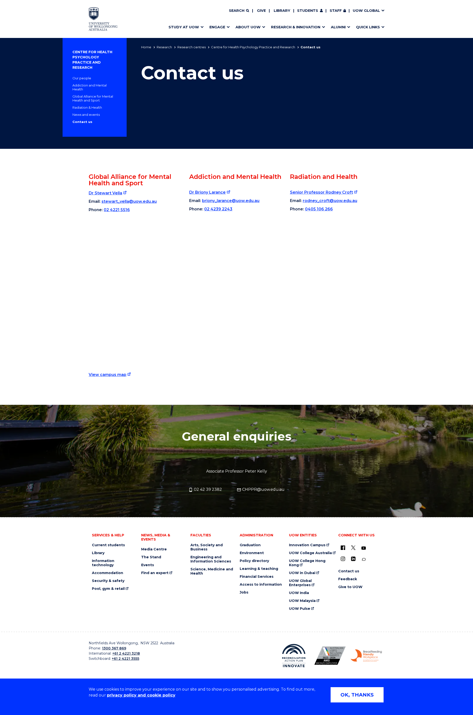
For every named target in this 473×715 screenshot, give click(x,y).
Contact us (82, 122)
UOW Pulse (299, 609)
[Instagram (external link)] (343, 558)
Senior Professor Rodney (321, 192)
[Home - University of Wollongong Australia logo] (103, 19)
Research (164, 47)
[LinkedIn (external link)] (353, 558)
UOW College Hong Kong (307, 563)
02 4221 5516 (117, 209)
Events (147, 565)
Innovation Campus (307, 545)
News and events (86, 115)
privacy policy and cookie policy (141, 695)
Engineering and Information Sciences (210, 559)
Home (146, 47)
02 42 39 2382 (207, 489)
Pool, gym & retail (108, 589)
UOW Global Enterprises (300, 583)
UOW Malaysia (302, 601)
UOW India (299, 593)
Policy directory (254, 561)
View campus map (107, 374)
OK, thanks (357, 695)
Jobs (244, 592)
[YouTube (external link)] (363, 548)
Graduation (250, 545)
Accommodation (107, 573)
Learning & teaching (259, 569)
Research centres (191, 47)
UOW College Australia (310, 553)
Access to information (261, 584)
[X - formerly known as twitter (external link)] (353, 547)
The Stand (151, 557)
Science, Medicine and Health (211, 571)
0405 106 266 (319, 209)
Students (307, 10)
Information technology (103, 563)
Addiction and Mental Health (89, 87)
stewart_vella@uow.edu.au (129, 201)
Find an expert (155, 573)
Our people (81, 78)
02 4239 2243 (218, 209)
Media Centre (154, 549)
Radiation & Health (87, 107)
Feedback (347, 579)
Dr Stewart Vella (105, 193)
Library (282, 10)
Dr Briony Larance (207, 192)
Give (261, 10)
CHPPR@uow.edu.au (263, 489)
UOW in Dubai (302, 573)
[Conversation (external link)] (363, 559)
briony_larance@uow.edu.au (230, 200)
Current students (108, 545)
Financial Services (256, 577)
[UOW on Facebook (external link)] (343, 547)
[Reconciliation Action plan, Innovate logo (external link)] (293, 656)
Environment (252, 553)
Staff (336, 10)
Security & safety (108, 581)
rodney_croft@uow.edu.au (330, 200)
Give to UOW (350, 587)
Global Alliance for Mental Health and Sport (92, 98)
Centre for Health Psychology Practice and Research (253, 47)
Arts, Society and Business (206, 547)
